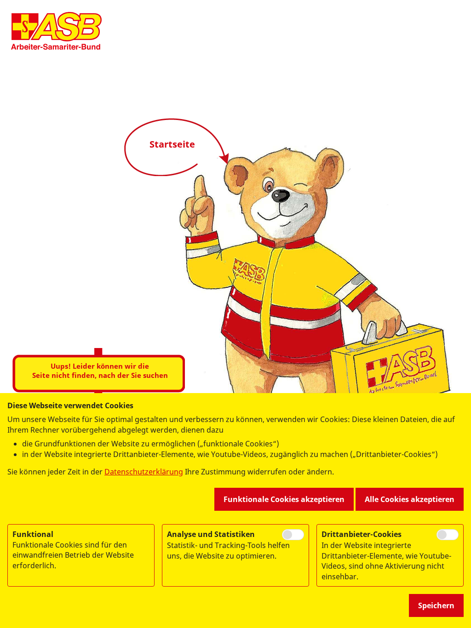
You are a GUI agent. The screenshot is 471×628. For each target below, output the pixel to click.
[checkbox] (293, 534)
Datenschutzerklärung (143, 472)
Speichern (436, 605)
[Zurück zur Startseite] (56, 31)
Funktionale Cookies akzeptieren (284, 499)
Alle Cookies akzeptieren (409, 499)
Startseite (172, 144)
